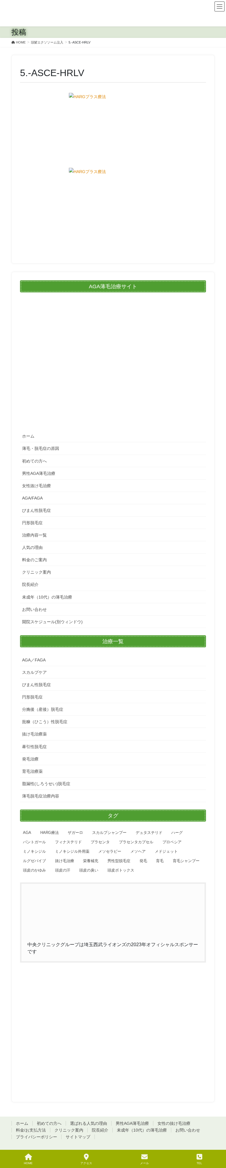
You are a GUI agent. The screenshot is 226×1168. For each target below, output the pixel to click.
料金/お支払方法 (31, 1130)
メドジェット (166, 851)
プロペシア (172, 842)
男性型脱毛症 (118, 861)
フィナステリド (68, 842)
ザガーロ (75, 832)
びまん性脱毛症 (36, 510)
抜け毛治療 (64, 861)
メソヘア (138, 851)
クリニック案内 (36, 572)
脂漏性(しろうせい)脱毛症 (46, 783)
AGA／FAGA (34, 660)
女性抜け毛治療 (36, 485)
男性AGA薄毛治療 (38, 473)
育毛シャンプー (186, 861)
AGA (27, 832)
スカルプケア (34, 672)
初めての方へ (34, 461)
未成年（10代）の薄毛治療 (47, 597)
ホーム (28, 436)
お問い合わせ (34, 609)
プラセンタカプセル (136, 842)
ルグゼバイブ (34, 861)
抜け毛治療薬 (34, 734)
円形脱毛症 (32, 522)
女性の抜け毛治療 (173, 1123)
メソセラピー (109, 851)
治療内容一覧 (34, 535)
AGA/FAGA (32, 498)
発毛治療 (30, 759)
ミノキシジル (34, 851)
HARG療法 (49, 832)
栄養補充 (90, 861)
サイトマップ (78, 1137)
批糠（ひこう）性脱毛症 (44, 721)
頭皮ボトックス (120, 870)
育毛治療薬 (32, 771)
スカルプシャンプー (109, 832)
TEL (199, 1163)
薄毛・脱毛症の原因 (40, 448)
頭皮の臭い (88, 870)
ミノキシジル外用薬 (72, 851)
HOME (28, 1163)
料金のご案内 (34, 559)
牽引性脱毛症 (34, 746)
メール (144, 1163)
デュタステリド (149, 832)
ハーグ (177, 832)
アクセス (86, 1163)
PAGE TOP (216, 1141)
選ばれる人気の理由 (88, 1123)
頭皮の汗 (62, 870)
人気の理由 (32, 547)
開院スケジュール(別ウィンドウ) (52, 621)
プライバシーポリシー (36, 1137)
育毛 (160, 861)
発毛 (143, 861)
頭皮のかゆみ (34, 870)
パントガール (34, 842)
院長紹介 (30, 584)
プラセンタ (100, 842)
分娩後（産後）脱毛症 (42, 709)
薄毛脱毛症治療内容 (40, 796)
